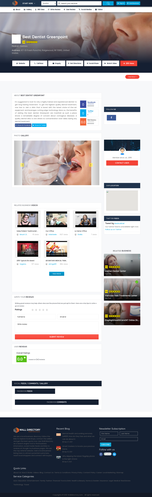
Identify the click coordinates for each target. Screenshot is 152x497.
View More (57, 274)
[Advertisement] (76, 86)
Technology (18, 484)
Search (108, 3)
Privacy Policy (76, 472)
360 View (40, 9)
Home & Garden (92, 480)
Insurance (104, 480)
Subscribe (105, 444)
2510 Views (130, 63)
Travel (26, 484)
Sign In (121, 3)
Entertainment (33, 480)
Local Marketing (109, 472)
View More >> (132, 77)
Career (99, 472)
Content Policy (89, 472)
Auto (15, 480)
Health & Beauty (78, 480)
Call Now (39, 63)
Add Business (134, 3)
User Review (70, 9)
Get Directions (75, 63)
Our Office (50, 231)
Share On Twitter (40, 125)
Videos (36, 472)
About (17, 9)
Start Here (28, 3)
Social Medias (86, 9)
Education (22, 480)
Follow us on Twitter (113, 229)
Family (42, 480)
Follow (99, 9)
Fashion (49, 480)
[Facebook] (111, 117)
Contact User (122, 163)
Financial (56, 480)
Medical (117, 480)
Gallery (29, 9)
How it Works (27, 472)
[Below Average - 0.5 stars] (30, 309)
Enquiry (58, 63)
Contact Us (49, 472)
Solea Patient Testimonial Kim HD (29, 231)
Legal (111, 480)
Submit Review (57, 337)
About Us (17, 472)
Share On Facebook (24, 125)
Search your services (69, 3)
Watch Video (111, 63)
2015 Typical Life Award (25, 260)
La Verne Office (81, 231)
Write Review (55, 9)
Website (21, 63)
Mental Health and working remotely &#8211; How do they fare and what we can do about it (78, 436)
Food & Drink (66, 480)
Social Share (94, 63)
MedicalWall (119, 223)
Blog (41, 472)
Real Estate (125, 480)
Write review (22, 324)
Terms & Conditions (62, 472)
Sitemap (119, 472)
